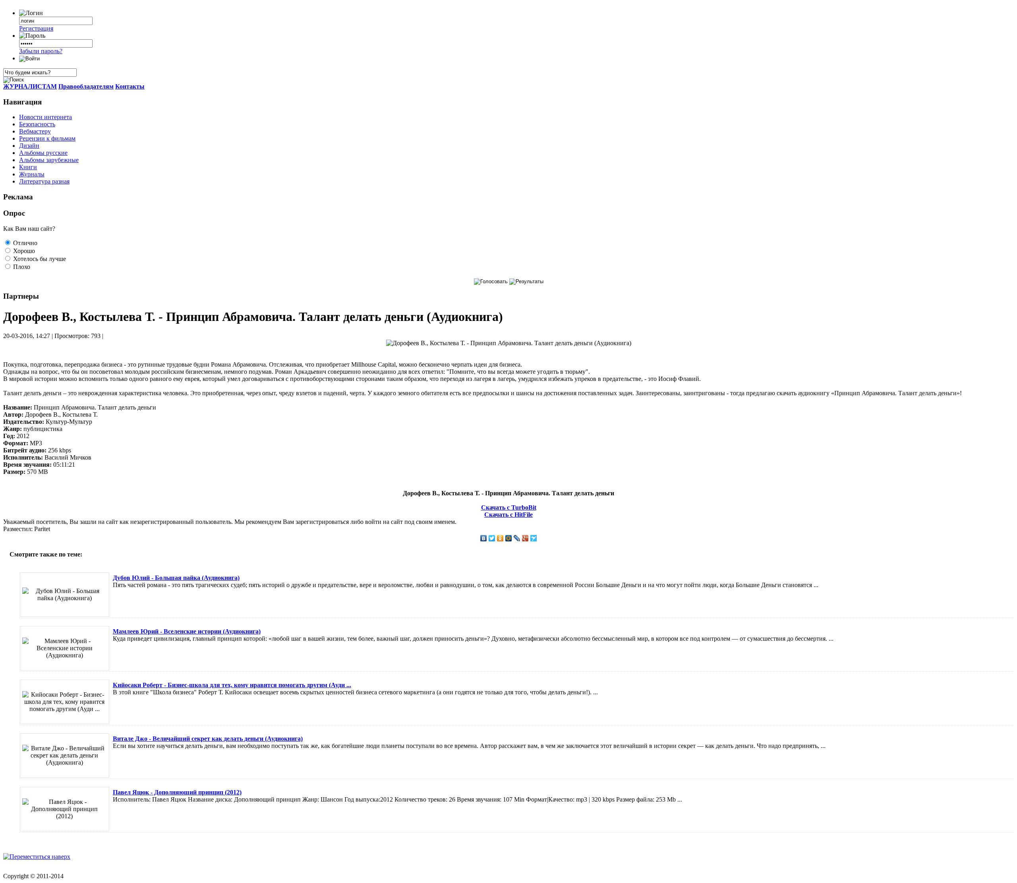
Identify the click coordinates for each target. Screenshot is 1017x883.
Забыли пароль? (40, 51)
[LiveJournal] (517, 538)
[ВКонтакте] (483, 538)
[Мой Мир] (509, 538)
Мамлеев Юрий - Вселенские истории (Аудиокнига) (187, 631)
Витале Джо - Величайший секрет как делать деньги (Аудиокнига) (208, 738)
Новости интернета (45, 117)
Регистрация (36, 28)
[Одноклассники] (500, 538)
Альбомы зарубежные (49, 160)
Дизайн (29, 145)
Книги (28, 167)
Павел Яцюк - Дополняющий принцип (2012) (177, 792)
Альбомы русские (43, 152)
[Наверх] (36, 856)
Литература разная (44, 181)
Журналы (31, 174)
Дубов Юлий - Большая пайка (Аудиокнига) (176, 577)
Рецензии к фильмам (47, 138)
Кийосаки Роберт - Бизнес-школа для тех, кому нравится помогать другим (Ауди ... (232, 685)
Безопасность (37, 124)
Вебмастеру (35, 131)
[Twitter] (492, 538)
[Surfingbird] (534, 538)
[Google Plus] (525, 538)
